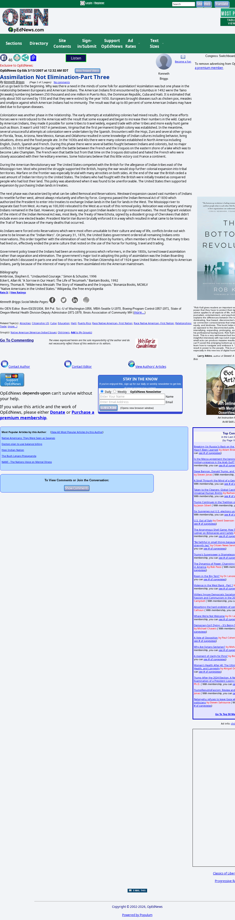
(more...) (12, 326)
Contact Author (19, 367)
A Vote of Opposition (206, 637)
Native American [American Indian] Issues (33, 332)
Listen (76, 58)
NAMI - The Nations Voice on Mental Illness (27, 462)
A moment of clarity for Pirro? (211, 656)
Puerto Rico (84, 323)
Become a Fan (183, 61)
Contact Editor (82, 367)
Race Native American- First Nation (112, 323)
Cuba (53, 323)
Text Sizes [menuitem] (154, 43)
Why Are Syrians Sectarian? (209, 646)
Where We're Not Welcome (209, 616)
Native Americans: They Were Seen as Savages (28, 438)
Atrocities (25, 323)
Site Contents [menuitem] (62, 43)
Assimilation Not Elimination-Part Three (54, 77)
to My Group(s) (81, 332)
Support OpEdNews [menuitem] (110, 43)
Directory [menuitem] (39, 43)
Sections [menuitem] (14, 43)
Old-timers (64, 332)
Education (64, 323)
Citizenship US (40, 323)
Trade (3, 326)
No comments (62, 82)
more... (139, 312)
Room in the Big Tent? (207, 576)
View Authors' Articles (150, 367)
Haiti (73, 323)
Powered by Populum (137, 915)
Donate (57, 412)
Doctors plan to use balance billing (22, 444)
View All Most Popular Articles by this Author (77, 432)
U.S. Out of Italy (203, 520)
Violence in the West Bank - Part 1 (213, 585)
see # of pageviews (210, 453)
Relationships (183, 323)
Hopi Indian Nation (13, 450)
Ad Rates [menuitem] (130, 43)
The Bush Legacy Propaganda (19, 456)
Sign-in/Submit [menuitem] (86, 43)
